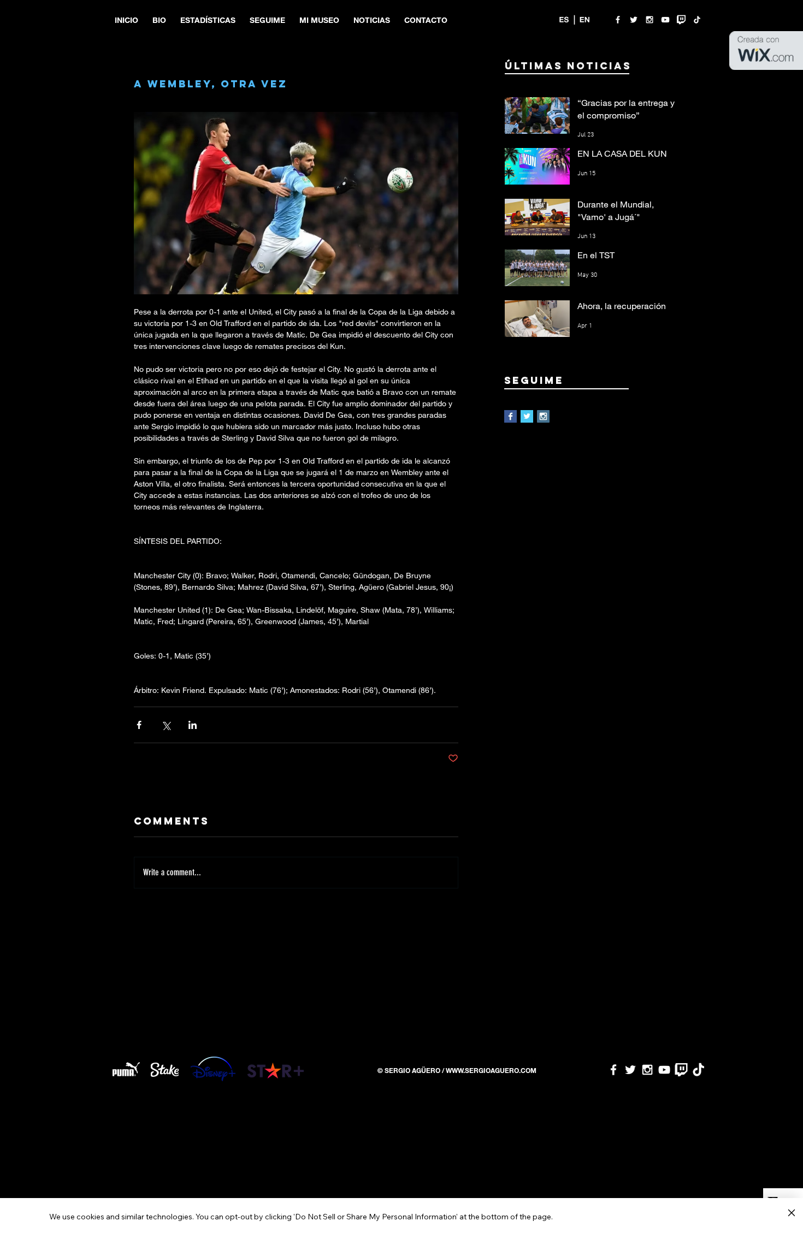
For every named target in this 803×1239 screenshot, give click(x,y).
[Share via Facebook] (139, 725)
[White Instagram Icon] (649, 20)
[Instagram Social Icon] (543, 416)
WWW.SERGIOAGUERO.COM (491, 1070)
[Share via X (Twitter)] (166, 725)
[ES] (564, 20)
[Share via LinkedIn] (192, 725)
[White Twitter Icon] (634, 20)
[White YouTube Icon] (665, 20)
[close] (791, 1213)
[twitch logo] (681, 20)
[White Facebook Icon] (618, 20)
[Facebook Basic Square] (510, 416)
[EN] (584, 20)
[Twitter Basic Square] (527, 416)
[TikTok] (697, 20)
